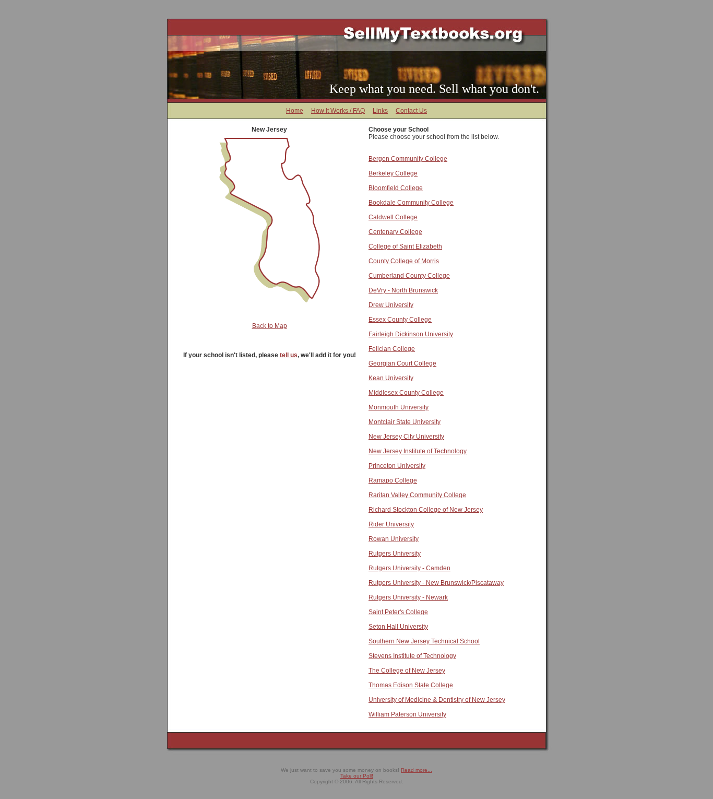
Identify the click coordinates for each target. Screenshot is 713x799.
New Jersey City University (406, 436)
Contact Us (411, 110)
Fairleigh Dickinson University (411, 334)
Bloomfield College (396, 188)
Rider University (391, 524)
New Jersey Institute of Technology (418, 451)
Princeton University (397, 465)
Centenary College (395, 232)
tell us (289, 355)
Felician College (392, 348)
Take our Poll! (356, 776)
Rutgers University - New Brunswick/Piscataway (436, 582)
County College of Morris (404, 261)
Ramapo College (393, 480)
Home (294, 110)
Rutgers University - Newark (408, 597)
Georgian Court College (402, 363)
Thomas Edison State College (411, 685)
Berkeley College (393, 173)
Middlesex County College (406, 392)
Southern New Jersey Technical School (424, 641)
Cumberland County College (409, 275)
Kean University (391, 378)
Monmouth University (399, 407)
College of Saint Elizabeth (405, 246)
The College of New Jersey (407, 670)
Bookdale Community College (411, 202)
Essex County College (400, 319)
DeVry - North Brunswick (403, 290)
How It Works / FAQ (338, 110)
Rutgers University (395, 553)
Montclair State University (405, 422)
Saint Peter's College (398, 612)
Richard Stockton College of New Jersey (426, 509)
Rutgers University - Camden (409, 568)
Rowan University (394, 539)
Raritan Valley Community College (417, 495)
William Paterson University (407, 714)
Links (380, 110)
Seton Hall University (398, 626)
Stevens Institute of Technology (412, 656)
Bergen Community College (408, 158)
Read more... (416, 770)
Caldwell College (393, 217)
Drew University (391, 305)
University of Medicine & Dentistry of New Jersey (437, 699)
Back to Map (269, 326)
